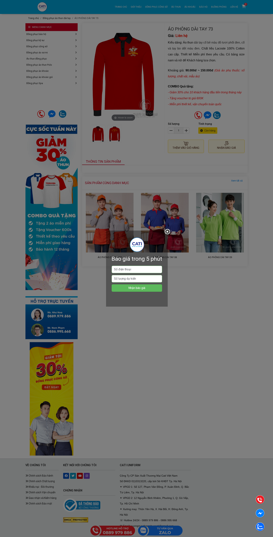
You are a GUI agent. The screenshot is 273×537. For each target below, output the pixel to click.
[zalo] (260, 527)
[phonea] (260, 500)
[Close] (168, 232)
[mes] (260, 514)
